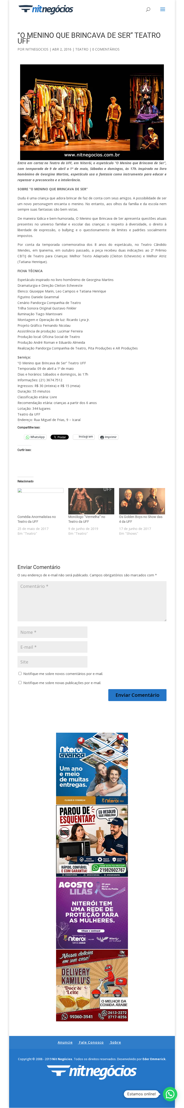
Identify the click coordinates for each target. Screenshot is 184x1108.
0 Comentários (106, 49)
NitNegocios (36, 49)
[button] (170, 1094)
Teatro (81, 49)
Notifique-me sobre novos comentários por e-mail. (63, 673)
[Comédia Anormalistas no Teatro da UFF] (40, 501)
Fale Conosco (91, 1042)
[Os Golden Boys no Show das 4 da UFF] (142, 501)
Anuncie (65, 1042)
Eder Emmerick (154, 1059)
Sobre (115, 1042)
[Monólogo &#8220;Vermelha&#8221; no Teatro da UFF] (91, 501)
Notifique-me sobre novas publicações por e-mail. (62, 683)
